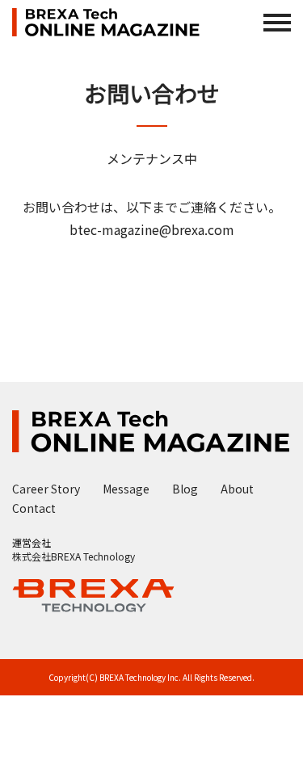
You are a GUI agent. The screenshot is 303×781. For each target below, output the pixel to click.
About (237, 489)
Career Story (46, 489)
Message (126, 489)
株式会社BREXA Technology (73, 556)
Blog (185, 489)
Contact (34, 508)
